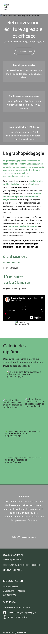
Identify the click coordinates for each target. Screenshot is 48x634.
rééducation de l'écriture (14, 164)
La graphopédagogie (12, 161)
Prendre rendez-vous (24, 51)
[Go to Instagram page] (4, 617)
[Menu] (42, 7)
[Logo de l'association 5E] (24, 329)
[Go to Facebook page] (4, 612)
